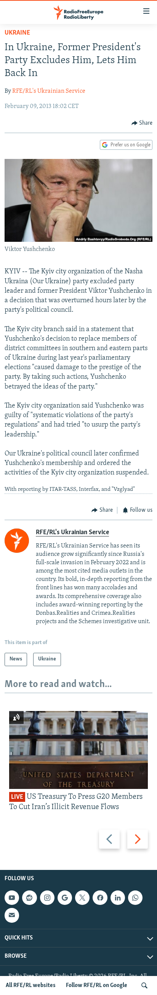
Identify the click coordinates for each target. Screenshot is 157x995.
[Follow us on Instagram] (47, 897)
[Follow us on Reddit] (29, 897)
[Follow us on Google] (65, 897)
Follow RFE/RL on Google (96, 985)
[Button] (142, 123)
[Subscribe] (12, 915)
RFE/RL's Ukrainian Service (48, 91)
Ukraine (17, 33)
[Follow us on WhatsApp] (135, 897)
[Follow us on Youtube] (12, 897)
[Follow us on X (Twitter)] (82, 897)
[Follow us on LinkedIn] (118, 897)
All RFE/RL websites (31, 985)
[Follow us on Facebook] (100, 897)
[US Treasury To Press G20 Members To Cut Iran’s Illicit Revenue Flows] (78, 750)
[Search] (144, 985)
